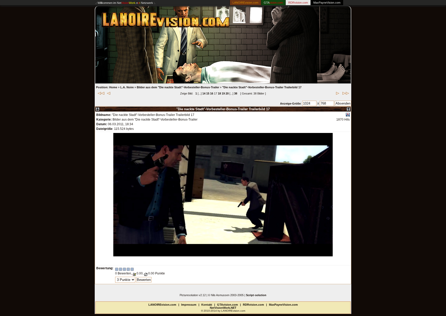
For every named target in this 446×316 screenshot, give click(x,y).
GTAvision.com (227, 304)
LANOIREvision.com (162, 304)
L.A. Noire (127, 87)
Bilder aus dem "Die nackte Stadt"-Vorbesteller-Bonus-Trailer (178, 87)
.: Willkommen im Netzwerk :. (125, 2)
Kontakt (206, 304)
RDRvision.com (253, 304)
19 (223, 93)
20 (227, 93)
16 (211, 93)
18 (219, 93)
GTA (273, 2)
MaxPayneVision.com (326, 2)
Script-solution (256, 295)
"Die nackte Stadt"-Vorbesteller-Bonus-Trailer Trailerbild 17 (261, 87)
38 (235, 93)
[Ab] (98, 108)
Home (113, 87)
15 (207, 93)
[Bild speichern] (348, 115)
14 (203, 93)
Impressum (188, 304)
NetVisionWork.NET (223, 307)
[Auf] (348, 108)
